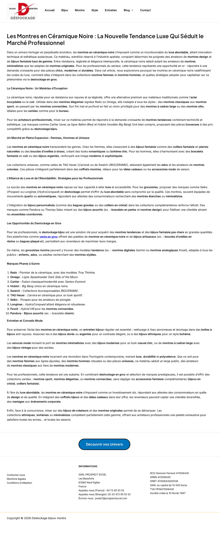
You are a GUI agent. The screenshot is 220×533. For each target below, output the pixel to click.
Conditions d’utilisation (19, 482)
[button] (131, 10)
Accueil (49, 10)
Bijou (64, 10)
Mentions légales (16, 478)
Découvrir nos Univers (104, 444)
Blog (127, 10)
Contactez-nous (16, 474)
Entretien (111, 10)
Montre (80, 10)
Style (94, 10)
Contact (145, 10)
